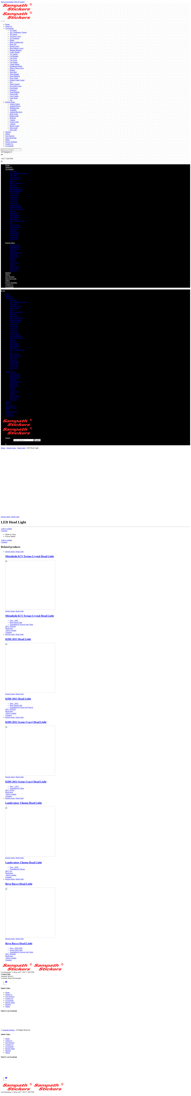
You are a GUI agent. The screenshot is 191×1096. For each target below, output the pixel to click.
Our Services (9, 136)
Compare (4, 531)
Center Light (14, 122)
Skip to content (19, 2)
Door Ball (13, 72)
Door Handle (14, 74)
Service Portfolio (11, 142)
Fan (11, 82)
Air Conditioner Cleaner (18, 32)
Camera (12, 120)
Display (12, 70)
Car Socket (13, 62)
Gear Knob (14, 98)
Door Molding (15, 76)
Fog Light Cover (15, 86)
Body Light (14, 114)
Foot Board (14, 88)
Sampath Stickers (9, 1030)
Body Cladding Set (16, 42)
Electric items (10, 102)
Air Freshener (14, 38)
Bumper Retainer (16, 50)
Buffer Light (14, 116)
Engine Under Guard (17, 80)
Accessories (9, 28)
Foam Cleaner (15, 84)
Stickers (8, 132)
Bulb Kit (13, 118)
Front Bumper (15, 92)
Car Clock (13, 58)
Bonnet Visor (14, 46)
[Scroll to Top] (1, 1094)
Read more (9, 628)
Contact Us (9, 144)
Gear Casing (14, 96)
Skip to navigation (7, 2)
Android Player (15, 106)
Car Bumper (14, 56)
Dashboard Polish (16, 66)
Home (7, 24)
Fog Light (13, 130)
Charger (12, 124)
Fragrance (13, 90)
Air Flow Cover (15, 36)
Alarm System (15, 104)
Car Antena (14, 54)
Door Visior (14, 78)
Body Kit (13, 44)
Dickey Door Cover (17, 68)
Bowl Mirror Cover (16, 48)
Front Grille (14, 94)
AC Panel (13, 30)
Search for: (9, 440)
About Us (8, 26)
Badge (12, 40)
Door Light (14, 128)
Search (7, 438)
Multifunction (14, 108)
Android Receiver (16, 112)
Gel (11, 100)
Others (7, 134)
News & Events (10, 138)
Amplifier (13, 110)
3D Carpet (13, 34)
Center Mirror (14, 64)
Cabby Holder (15, 52)
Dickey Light (14, 126)
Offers (7, 140)
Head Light (21, 448)
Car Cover (13, 60)
